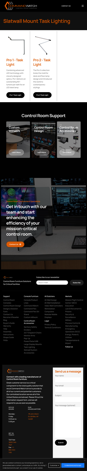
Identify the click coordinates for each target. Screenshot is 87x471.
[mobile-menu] (80, 6)
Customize (53, 465)
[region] (43, 465)
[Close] (84, 460)
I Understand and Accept (72, 465)
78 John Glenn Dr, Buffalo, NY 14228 (33, 416)
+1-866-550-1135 (12, 450)
